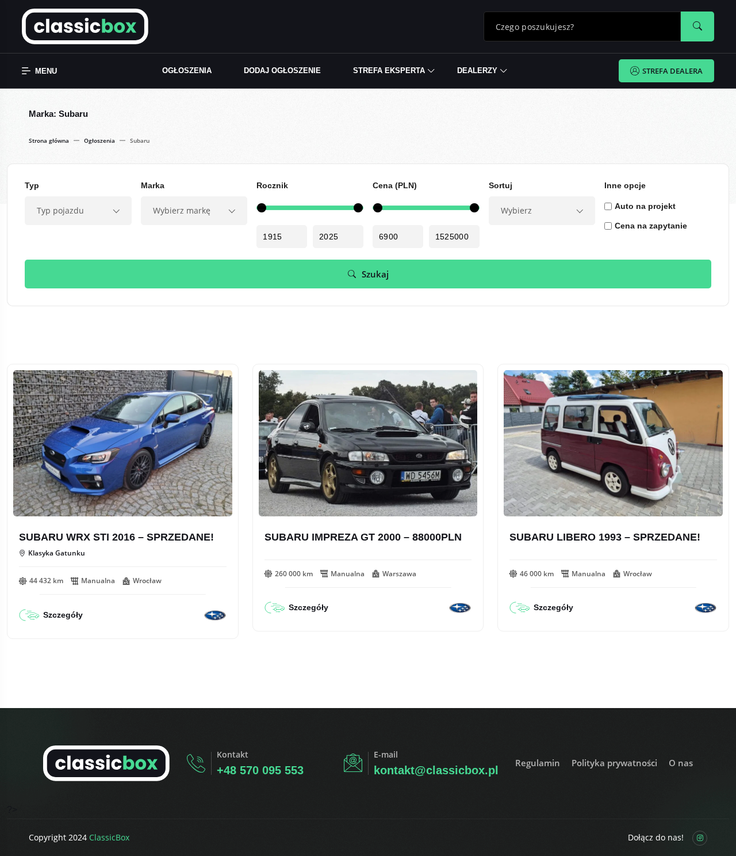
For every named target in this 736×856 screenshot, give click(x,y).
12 (285, 384)
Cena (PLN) (395, 185)
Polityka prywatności (614, 763)
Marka (152, 185)
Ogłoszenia (187, 70)
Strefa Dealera (672, 71)
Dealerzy (477, 70)
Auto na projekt (645, 206)
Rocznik (272, 185)
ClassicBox (109, 837)
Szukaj (375, 274)
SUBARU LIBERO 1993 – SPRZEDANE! (604, 537)
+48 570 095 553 (260, 770)
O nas (681, 763)
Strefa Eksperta (389, 70)
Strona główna (49, 140)
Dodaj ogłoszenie (282, 70)
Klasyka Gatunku (56, 553)
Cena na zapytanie (651, 226)
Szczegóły (63, 614)
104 (42, 384)
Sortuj (500, 185)
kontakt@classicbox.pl (436, 770)
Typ (32, 185)
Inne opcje (625, 185)
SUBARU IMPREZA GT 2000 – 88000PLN (363, 537)
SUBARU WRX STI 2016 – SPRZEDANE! (116, 537)
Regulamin (537, 763)
